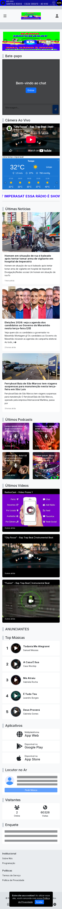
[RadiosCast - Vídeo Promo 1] (31, 510)
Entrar (31, 90)
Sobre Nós (7, 858)
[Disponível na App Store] (31, 758)
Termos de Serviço (11, 875)
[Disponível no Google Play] (31, 746)
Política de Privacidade (13, 880)
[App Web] (31, 734)
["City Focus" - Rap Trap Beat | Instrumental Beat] (31, 555)
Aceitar (39, 902)
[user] (57, 16)
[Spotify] (54, 904)
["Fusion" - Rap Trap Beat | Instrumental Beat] (31, 601)
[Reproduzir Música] (16, 648)
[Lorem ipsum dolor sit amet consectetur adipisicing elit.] (15, 436)
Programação (8, 863)
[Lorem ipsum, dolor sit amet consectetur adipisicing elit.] (46, 436)
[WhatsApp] (8, 904)
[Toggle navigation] (5, 16)
